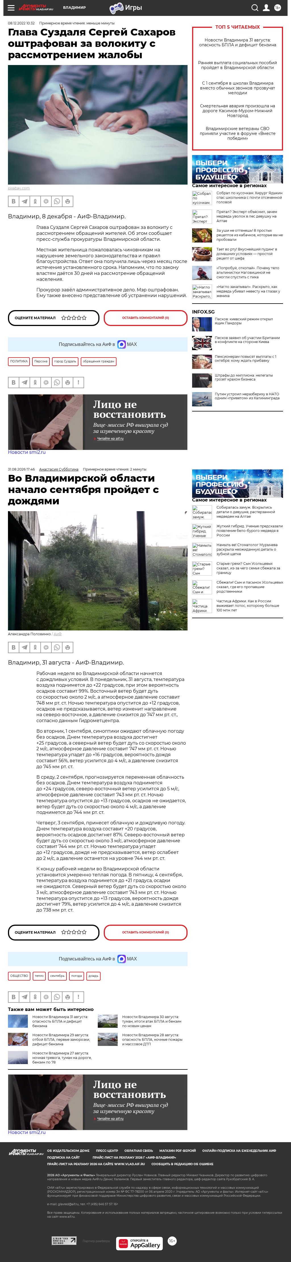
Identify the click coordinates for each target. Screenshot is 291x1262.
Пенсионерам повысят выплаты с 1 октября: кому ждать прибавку (245, 359)
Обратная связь (138, 1151)
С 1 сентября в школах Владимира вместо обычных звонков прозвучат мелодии (237, 88)
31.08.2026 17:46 (21, 469)
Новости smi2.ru (27, 452)
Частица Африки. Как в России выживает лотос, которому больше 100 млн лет (248, 605)
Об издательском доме (68, 1151)
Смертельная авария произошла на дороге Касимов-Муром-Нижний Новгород (237, 111)
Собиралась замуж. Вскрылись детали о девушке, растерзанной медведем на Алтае (246, 512)
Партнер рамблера (96, 1241)
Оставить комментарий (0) (145, 318)
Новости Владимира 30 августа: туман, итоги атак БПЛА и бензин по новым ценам (151, 1021)
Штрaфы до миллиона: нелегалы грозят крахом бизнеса (244, 377)
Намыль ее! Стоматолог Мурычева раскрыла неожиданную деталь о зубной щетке (247, 549)
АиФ (58, 634)
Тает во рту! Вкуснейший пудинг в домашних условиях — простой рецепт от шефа (247, 253)
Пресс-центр (107, 1151)
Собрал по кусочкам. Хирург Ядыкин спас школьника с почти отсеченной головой (249, 197)
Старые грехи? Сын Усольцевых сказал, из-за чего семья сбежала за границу (248, 568)
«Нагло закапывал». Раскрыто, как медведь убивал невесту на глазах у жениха (248, 291)
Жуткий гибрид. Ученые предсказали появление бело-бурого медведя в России (250, 530)
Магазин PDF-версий (177, 1151)
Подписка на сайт (63, 1157)
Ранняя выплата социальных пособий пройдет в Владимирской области (237, 65)
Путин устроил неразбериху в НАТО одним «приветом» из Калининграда (247, 396)
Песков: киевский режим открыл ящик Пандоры (244, 321)
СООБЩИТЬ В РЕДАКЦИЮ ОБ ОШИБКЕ (182, 1164)
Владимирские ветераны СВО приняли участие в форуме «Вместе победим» (238, 133)
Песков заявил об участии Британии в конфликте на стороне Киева (247, 340)
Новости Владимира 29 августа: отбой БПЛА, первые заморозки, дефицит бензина (61, 1039)
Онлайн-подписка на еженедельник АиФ (239, 1151)
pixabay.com (19, 188)
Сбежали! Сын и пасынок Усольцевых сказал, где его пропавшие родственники (250, 587)
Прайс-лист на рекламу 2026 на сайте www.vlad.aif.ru (96, 1164)
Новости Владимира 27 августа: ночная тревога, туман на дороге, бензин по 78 (62, 1057)
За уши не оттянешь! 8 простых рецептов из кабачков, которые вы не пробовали (250, 235)
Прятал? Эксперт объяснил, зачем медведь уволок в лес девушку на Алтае (247, 216)
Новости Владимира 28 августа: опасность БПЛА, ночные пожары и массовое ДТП (152, 1039)
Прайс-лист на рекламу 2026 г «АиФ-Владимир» (134, 1157)
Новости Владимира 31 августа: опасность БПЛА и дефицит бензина (237, 42)
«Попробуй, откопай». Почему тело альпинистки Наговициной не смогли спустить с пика (248, 272)
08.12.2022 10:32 (21, 23)
